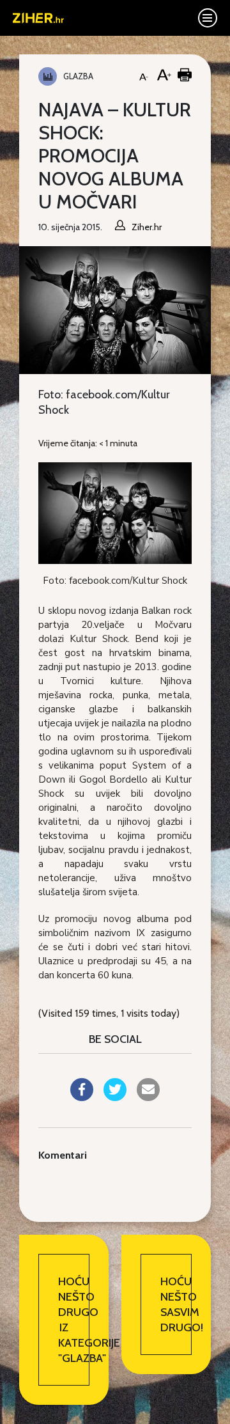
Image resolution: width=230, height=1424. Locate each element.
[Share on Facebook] (81, 1097)
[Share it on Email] (148, 1097)
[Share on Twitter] (114, 1097)
